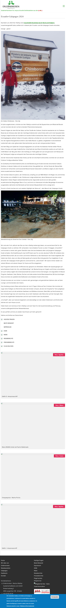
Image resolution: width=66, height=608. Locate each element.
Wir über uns (5, 563)
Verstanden (54, 597)
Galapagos (4, 570)
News (5, 335)
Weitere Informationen (27, 606)
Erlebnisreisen (5, 565)
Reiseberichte (8, 338)
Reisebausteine (5, 568)
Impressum (7, 327)
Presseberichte (9, 342)
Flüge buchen (8, 346)
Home (3, 560)
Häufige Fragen (9, 319)
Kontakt (3, 576)
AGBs (5, 331)
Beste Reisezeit (9, 323)
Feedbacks (4, 573)
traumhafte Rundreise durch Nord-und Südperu (39, 23)
